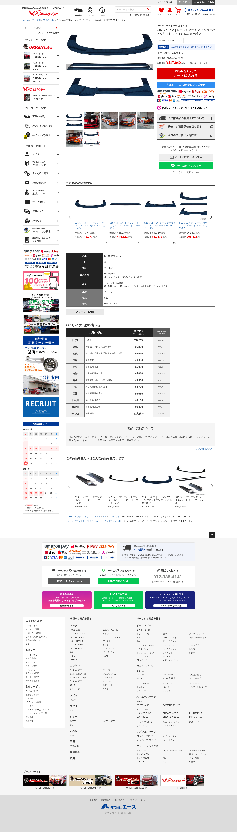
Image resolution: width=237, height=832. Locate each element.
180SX (73, 685)
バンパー (167, 687)
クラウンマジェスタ (111, 637)
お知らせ (29, 698)
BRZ (72, 735)
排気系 (192, 653)
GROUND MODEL (171, 717)
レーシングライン (108, 521)
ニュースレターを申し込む (170, 605)
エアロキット (114, 516)
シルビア (96, 516)
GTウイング (142, 660)
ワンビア (107, 670)
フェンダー (141, 691)
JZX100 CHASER (78, 634)
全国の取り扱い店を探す (182, 135)
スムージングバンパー (172, 722)
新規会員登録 (31, 658)
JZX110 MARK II (77, 641)
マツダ (73, 706)
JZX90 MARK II (76, 648)
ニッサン (86, 516)
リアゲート (194, 683)
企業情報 (93, 800)
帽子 (165, 758)
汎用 (72, 758)
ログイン (186, 2)
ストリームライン (197, 634)
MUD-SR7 (141, 678)
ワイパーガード (169, 726)
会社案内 (29, 706)
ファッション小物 (197, 750)
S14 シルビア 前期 (78, 674)
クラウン (107, 634)
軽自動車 (75, 752)
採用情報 (29, 721)
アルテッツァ (108, 648)
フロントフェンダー (145, 645)
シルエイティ (76, 689)
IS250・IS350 (109, 721)
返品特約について (205, 448)
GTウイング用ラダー (146, 736)
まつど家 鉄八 (195, 678)
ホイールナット (169, 740)
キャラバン (108, 689)
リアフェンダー (143, 649)
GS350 (73, 721)
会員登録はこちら (205, 2)
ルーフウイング (169, 649)
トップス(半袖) (143, 754)
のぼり (192, 761)
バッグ (166, 761)
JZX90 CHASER (77, 637)
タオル (166, 754)
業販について (31, 644)
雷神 (138, 641)
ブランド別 (36, 20)
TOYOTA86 (75, 630)
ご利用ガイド (31, 626)
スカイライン (108, 677)
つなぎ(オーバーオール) (173, 750)
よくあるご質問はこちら (187, 172)
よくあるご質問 (32, 629)
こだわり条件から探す (141, 15)
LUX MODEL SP (144, 713)
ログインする (31, 655)
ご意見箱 (29, 717)
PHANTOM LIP (195, 713)
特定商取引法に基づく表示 (112, 800)
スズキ (73, 695)
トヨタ (73, 625)
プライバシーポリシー (138, 800)
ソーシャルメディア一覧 (36, 713)
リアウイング (168, 645)
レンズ (192, 649)
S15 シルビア (76, 670)
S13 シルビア (76, 681)
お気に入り (30, 669)
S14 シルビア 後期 (78, 677)
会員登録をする (67, 605)
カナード (167, 656)
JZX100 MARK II (77, 645)
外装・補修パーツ (170, 660)
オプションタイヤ (170, 736)
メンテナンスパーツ (198, 687)
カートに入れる (185, 73)
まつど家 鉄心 (195, 675)
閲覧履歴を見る (32, 681)
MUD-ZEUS (168, 675)
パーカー (140, 761)
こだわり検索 (31, 666)
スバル (73, 731)
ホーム (26, 20)
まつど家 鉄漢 (169, 678)
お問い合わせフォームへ (69, 581)
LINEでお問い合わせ (118, 581)
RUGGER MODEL (171, 713)
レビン (73, 652)
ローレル (107, 681)
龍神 (165, 634)
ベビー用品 (194, 758)
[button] (69, 217)
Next (150, 67)
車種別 (78, 516)
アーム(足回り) (195, 645)
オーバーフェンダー (145, 722)
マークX (73, 659)
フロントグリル (143, 683)
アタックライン (169, 641)
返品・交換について (34, 640)
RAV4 (105, 656)
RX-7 (72, 711)
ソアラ (106, 645)
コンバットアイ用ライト (147, 740)
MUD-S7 (140, 675)
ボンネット (168, 653)
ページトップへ (212, 535)
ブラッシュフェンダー (146, 653)
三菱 (72, 741)
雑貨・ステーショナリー (200, 754)
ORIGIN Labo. (49, 20)
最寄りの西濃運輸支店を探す (185, 126)
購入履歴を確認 (32, 673)
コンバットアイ (143, 656)
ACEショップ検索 (33, 702)
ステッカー (141, 750)
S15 (104, 516)
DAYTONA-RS (143, 705)
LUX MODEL (142, 717)
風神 (138, 637)
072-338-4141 (167, 576)
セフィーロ (108, 685)
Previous (69, 67)
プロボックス (108, 652)
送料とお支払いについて (36, 637)
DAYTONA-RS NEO (171, 705)
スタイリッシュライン (199, 637)
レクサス (75, 716)
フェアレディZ (109, 674)
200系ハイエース (110, 630)
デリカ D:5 (74, 746)
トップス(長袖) (143, 758)
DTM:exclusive (195, 717)
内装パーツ (194, 722)
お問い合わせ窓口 (33, 633)
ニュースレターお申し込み (37, 709)
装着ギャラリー (32, 695)
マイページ (30, 662)
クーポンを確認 (32, 677)
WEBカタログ (32, 691)
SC (71, 725)
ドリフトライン (143, 634)
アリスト (107, 641)
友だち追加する (118, 605)
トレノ (73, 656)
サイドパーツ (168, 683)
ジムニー (74, 700)
